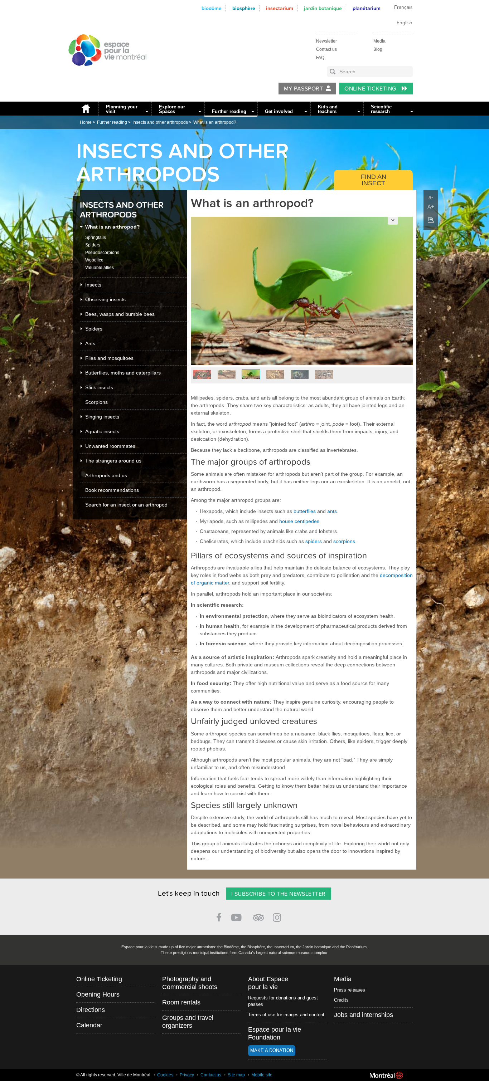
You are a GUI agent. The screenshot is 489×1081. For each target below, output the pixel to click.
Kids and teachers (328, 109)
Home (85, 109)
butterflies (305, 511)
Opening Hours (98, 994)
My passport (303, 88)
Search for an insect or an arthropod (126, 505)
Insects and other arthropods (160, 122)
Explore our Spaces (172, 109)
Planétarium (367, 8)
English (404, 23)
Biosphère (243, 8)
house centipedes (299, 521)
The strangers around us (113, 461)
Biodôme (212, 8)
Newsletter (326, 41)
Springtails (95, 237)
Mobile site (261, 1074)
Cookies (165, 1074)
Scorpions (96, 402)
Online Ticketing (371, 88)
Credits (341, 1000)
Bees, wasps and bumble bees (120, 314)
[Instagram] (278, 916)
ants (332, 511)
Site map (236, 1074)
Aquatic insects (102, 431)
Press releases (349, 990)
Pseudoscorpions (102, 252)
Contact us (326, 49)
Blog (377, 49)
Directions (90, 1009)
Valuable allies (99, 267)
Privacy (187, 1074)
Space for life (105, 72)
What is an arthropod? (214, 122)
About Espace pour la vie (268, 982)
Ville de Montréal (386, 1075)
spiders (313, 541)
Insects (93, 285)
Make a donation (271, 1050)
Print (431, 220)
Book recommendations (112, 490)
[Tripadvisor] (258, 914)
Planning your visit (121, 109)
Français (403, 7)
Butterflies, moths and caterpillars (123, 373)
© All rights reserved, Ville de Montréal (113, 1074)
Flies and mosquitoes (109, 358)
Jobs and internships (363, 1014)
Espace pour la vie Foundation (274, 1033)
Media (379, 41)
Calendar (89, 1025)
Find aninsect (373, 180)
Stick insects (99, 387)
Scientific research (381, 109)
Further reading (229, 111)
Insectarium (279, 8)
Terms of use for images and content (286, 1014)
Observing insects (105, 299)
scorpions (344, 541)
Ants (90, 343)
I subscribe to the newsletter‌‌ (278, 893)
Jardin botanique (323, 8)
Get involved (279, 111)
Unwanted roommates (110, 446)
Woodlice (94, 260)
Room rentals (181, 1002)
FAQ (320, 57)
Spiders (92, 245)
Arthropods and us (106, 475)
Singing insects (102, 417)
